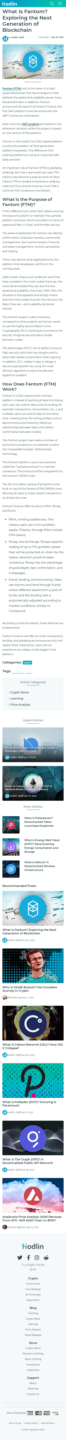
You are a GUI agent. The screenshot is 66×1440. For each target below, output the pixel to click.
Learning (16, 698)
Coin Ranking (33, 1289)
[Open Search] (52, 3)
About (33, 1383)
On (34, 1269)
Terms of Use (15, 1423)
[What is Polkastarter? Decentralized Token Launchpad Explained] (11, 824)
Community (33, 1283)
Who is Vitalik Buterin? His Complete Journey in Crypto (29, 989)
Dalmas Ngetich (16, 1227)
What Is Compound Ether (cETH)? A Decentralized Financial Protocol (28, 788)
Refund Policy (47, 1423)
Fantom (18, 671)
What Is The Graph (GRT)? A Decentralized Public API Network (27, 1161)
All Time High (33, 1294)
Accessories (33, 1364)
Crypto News (19, 692)
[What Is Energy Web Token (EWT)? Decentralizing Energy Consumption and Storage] (11, 847)
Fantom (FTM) (11, 88)
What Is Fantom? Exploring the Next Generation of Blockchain (29, 931)
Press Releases (33, 1335)
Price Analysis (20, 704)
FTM (29, 671)
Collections (33, 1370)
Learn (27, 662)
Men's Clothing (33, 1359)
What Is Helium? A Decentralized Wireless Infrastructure (39, 866)
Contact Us (33, 1394)
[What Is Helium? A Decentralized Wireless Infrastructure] (11, 869)
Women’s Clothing (33, 1353)
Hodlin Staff (17, 37)
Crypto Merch (33, 1348)
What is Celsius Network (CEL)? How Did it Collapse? (32, 1046)
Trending (33, 1313)
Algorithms (33, 1300)
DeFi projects (30, 124)
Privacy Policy (31, 1423)
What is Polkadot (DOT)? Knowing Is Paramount (29, 1103)
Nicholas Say (14, 997)
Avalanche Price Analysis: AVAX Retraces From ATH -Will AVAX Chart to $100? (32, 1218)
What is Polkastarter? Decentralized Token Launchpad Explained (38, 822)
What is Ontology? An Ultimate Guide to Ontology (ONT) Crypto (31, 749)
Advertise (33, 1388)
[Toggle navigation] (60, 3)
